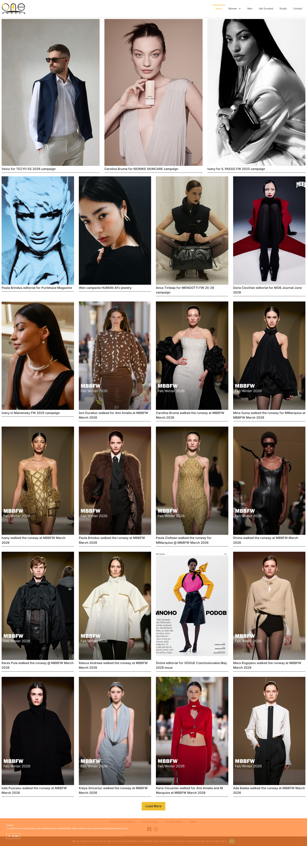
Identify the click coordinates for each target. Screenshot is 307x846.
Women (232, 8)
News (219, 8)
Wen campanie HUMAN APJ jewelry (105, 288)
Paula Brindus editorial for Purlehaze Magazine (37, 288)
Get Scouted (266, 8)
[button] (153, 806)
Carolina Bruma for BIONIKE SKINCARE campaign (141, 169)
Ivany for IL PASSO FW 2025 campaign (236, 169)
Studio (283, 8)
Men (249, 8)
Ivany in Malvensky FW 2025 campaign (31, 413)
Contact (297, 8)
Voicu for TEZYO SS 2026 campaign (29, 169)
